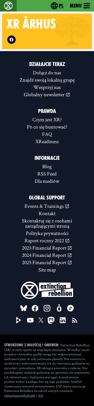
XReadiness (47, 141)
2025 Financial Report (44, 262)
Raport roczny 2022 (45, 240)
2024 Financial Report (44, 255)
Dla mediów (47, 181)
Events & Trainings (45, 206)
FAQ (47, 134)
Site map (47, 269)
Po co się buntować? (47, 126)
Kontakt (47, 213)
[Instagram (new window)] (47, 308)
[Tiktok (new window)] (70, 308)
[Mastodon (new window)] (51, 320)
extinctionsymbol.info (19, 395)
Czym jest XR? (47, 119)
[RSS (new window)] (75, 320)
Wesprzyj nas (47, 87)
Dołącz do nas (47, 72)
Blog (47, 166)
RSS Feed (47, 173)
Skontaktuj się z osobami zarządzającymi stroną (47, 223)
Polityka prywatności (47, 233)
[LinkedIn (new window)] (63, 320)
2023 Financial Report (44, 247)
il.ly (40, 395)
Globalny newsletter (45, 94)
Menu (75, 6)
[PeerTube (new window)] (18, 320)
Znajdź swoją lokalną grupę (47, 79)
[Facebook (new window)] (11, 39)
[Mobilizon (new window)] (59, 308)
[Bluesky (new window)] (23, 308)
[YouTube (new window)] (30, 320)
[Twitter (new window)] (41, 320)
